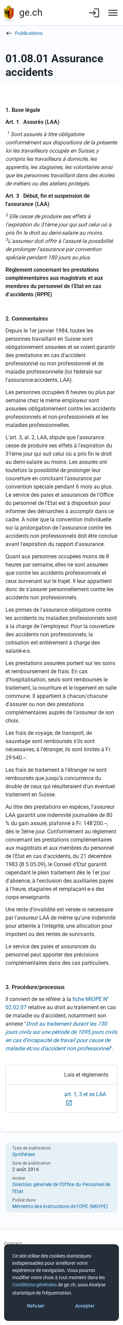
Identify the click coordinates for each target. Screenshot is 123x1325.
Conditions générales (34, 1284)
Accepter (85, 1306)
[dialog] (61, 1282)
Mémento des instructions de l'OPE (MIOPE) (60, 1206)
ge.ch (30, 12)
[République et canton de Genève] (9, 13)
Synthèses (23, 1154)
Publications (28, 33)
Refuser (35, 1306)
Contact (13, 1243)
